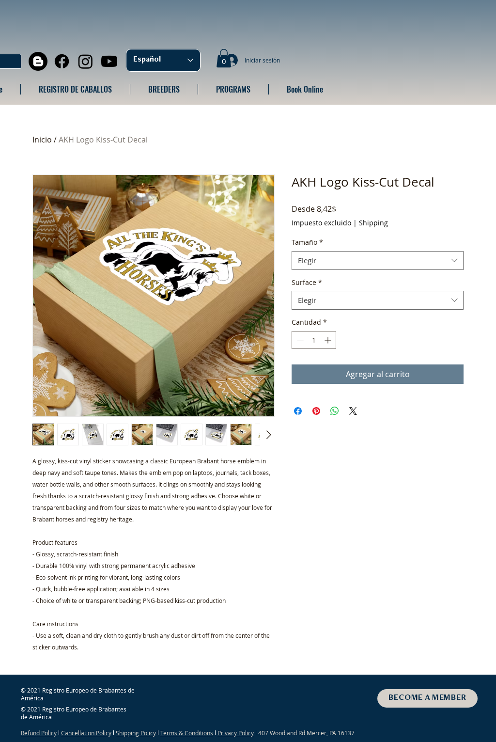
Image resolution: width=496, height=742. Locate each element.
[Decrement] (299, 340)
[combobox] (378, 260)
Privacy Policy (235, 733)
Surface (307, 282)
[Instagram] (85, 61)
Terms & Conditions (186, 733)
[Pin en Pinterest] (316, 411)
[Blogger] (38, 61)
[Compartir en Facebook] (298, 411)
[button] (224, 58)
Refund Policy (39, 733)
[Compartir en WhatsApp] (335, 411)
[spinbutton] (314, 340)
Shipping (373, 222)
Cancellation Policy (86, 733)
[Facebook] (61, 61)
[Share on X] (353, 411)
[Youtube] (109, 61)
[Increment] (329, 340)
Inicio (42, 139)
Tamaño (307, 242)
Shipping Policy (136, 733)
